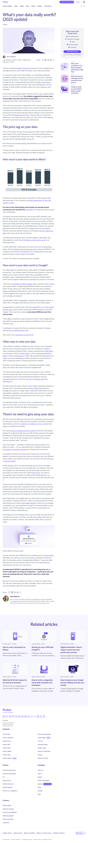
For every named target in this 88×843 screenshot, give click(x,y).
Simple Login (42, 748)
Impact (40, 777)
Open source (7, 780)
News (27, 6)
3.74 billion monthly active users (33, 240)
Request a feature (59, 833)
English (80, 833)
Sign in (78, 2)
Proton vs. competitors (10, 791)
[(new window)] (4, 716)
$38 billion (49, 351)
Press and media (8, 819)
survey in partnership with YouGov (23, 431)
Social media (7, 805)
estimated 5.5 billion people (22, 284)
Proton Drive (35, 473)
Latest (16, 6)
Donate (40, 791)
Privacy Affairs (33, 388)
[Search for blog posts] (84, 6)
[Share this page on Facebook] (48, 60)
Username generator (9, 773)
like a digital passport (29, 503)
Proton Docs (7, 755)
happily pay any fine (21, 115)
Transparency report (27, 839)
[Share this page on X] (43, 60)
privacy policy (49, 555)
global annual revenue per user (25, 249)
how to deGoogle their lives (18, 330)
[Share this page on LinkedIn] (51, 60)
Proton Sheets (7, 758)
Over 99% (30, 210)
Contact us (6, 822)
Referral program (8, 816)
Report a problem (29, 833)
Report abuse (18, 833)
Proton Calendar (8, 737)
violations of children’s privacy (31, 424)
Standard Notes (43, 744)
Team (39, 773)
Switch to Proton (43, 758)
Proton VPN (6, 744)
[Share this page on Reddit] (46, 60)
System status (7, 833)
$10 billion (20, 356)
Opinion (39, 6)
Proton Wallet (7, 751)
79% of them (49, 284)
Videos (22, 6)
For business (47, 6)
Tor (4, 777)
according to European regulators (15, 449)
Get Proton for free (72, 51)
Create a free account (66, 2)
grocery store (40, 379)
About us (40, 770)
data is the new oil (24, 68)
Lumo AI (40, 741)
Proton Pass (6, 748)
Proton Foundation (44, 780)
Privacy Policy (6, 839)
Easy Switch (37, 517)
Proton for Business (44, 751)
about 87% (37, 307)
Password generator (9, 770)
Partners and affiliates (10, 812)
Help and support (8, 809)
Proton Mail (6, 734)
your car (29, 379)
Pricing (40, 755)
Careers (40, 784)
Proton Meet (42, 737)
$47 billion (25, 354)
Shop (39, 787)
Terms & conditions (15, 839)
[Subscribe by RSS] (81, 6)
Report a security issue (44, 833)
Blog (39, 794)
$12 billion (46, 356)
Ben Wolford (11, 57)
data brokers (46, 82)
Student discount (8, 784)
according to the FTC (10, 379)
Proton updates (7, 6)
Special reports (7, 787)
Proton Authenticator (44, 734)
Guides (33, 6)
